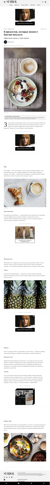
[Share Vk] (6, 483)
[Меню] (4, 2)
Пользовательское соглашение (22, 479)
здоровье (8, 45)
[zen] (11, 477)
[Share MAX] (18, 483)
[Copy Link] (43, 483)
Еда (11, 45)
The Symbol (12, 1)
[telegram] (9, 477)
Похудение (21, 45)
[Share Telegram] (30, 483)
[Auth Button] (45, 2)
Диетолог (17, 45)
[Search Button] (42, 2)
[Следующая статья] (25, 467)
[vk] (6, 477)
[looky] (4, 479)
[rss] (4, 477)
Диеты (13, 45)
